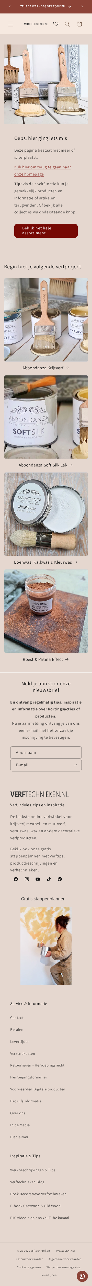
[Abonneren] (76, 765)
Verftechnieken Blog (27, 1181)
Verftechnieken (39, 1250)
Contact (17, 1017)
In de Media (20, 1124)
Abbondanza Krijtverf (42, 368)
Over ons (17, 1112)
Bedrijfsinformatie (25, 1101)
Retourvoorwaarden (29, 1259)
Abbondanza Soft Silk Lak (43, 465)
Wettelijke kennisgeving (63, 1267)
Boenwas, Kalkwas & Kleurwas (43, 562)
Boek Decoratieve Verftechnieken (38, 1193)
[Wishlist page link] (55, 23)
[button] (11, 24)
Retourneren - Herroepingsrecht (37, 1065)
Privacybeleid (65, 1251)
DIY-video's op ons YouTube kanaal (39, 1217)
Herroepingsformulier (28, 1077)
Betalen (16, 1029)
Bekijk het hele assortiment (36, 230)
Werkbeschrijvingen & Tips (32, 1169)
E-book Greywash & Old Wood (35, 1205)
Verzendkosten (22, 1053)
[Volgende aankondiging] (82, 6)
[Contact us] (82, 1276)
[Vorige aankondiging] (9, 6)
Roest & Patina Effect (43, 659)
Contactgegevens (29, 1267)
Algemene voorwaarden (65, 1259)
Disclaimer (19, 1136)
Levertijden (20, 1041)
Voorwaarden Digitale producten (37, 1089)
